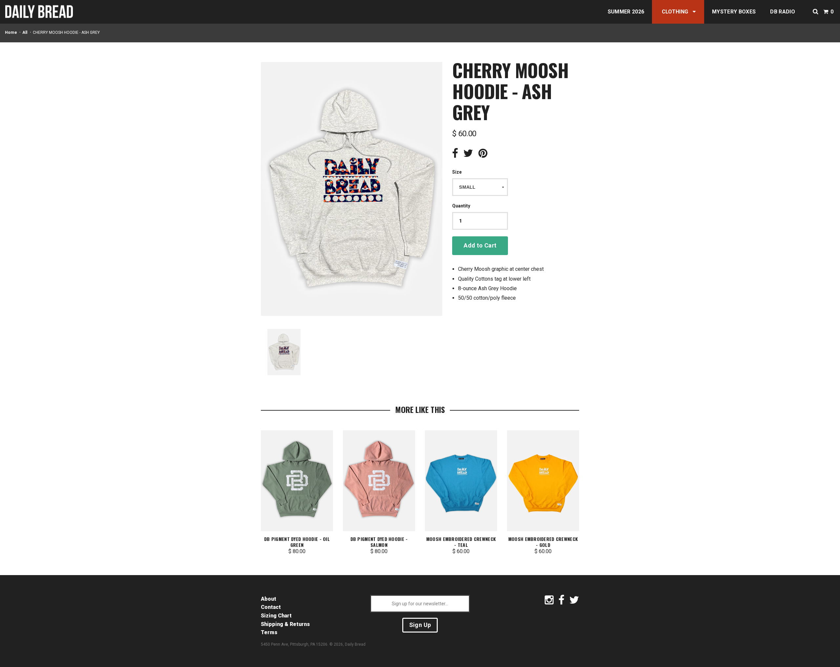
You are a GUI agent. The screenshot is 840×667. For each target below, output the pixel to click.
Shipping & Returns (285, 624)
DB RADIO (782, 12)
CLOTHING (675, 12)
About (268, 599)
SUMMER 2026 (626, 12)
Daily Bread (355, 644)
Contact (271, 607)
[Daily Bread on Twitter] (574, 602)
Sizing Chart (276, 616)
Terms (269, 632)
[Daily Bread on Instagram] (549, 602)
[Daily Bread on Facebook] (561, 602)
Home (11, 32)
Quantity (461, 205)
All (25, 32)
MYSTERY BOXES (734, 12)
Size (457, 172)
